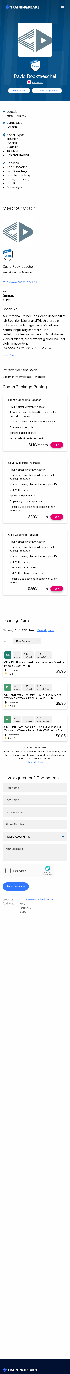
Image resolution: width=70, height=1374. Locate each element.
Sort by (7, 641)
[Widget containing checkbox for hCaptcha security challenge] (28, 870)
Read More (9, 355)
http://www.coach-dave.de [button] (20, 281)
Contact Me (37, 82)
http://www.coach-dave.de (36, 899)
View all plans (45, 630)
